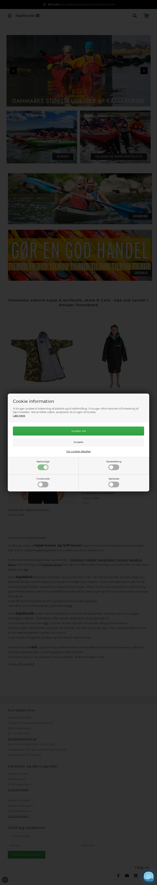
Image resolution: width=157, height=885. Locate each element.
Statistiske (114, 479)
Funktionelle (43, 479)
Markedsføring (113, 461)
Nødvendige (43, 461)
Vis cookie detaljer (78, 451)
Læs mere (19, 415)
